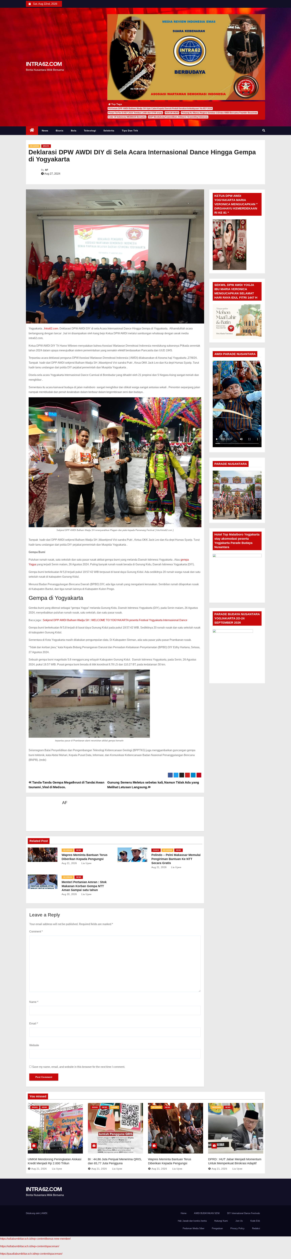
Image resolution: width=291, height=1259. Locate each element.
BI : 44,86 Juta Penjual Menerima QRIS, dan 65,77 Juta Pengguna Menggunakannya (115, 1163)
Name (33, 1002)
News (45, 130)
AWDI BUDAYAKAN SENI (207, 1213)
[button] (263, 130)
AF (46, 169)
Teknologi (90, 130)
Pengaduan (217, 1228)
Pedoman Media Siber (193, 1228)
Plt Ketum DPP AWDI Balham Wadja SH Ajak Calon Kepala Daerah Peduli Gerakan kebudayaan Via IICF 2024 (160, 108)
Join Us (239, 1221)
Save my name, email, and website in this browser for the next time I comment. (78, 1066)
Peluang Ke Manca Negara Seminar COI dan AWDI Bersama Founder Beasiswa (219, 113)
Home (183, 1213)
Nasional (216, 1107)
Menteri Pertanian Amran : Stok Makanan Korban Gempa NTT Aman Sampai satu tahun (84, 886)
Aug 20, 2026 (69, 894)
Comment (36, 931)
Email (33, 1023)
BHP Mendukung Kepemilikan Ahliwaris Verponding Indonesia (178, 117)
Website (34, 1045)
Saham (114, 1107)
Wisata (46, 146)
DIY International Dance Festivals (243, 1213)
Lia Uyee (86, 863)
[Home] (32, 130)
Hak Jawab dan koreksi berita (192, 1221)
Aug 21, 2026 (69, 863)
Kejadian (34, 146)
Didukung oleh (33, 1213)
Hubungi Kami (221, 1221)
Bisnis (59, 130)
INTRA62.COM (44, 64)
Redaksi (256, 1228)
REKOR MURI (172, 113)
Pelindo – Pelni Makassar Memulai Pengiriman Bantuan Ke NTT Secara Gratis (176, 859)
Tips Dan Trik (130, 130)
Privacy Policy (237, 1228)
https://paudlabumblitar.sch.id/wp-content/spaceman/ (31, 1253)
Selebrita (108, 130)
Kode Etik (255, 1221)
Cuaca (156, 850)
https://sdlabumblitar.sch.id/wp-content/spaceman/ (29, 1246)
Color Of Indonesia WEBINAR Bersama (127, 117)
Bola (73, 130)
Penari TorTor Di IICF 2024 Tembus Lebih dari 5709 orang (135, 113)
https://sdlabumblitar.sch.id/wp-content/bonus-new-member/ (35, 1238)
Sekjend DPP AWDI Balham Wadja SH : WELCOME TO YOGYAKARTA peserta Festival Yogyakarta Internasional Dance (115, 620)
